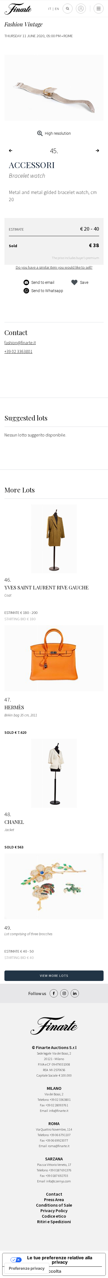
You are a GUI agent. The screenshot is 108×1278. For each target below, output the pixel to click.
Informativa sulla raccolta (34, 1271)
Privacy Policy (54, 1210)
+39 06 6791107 (60, 1135)
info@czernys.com (58, 1181)
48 (7, 814)
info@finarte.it (58, 1111)
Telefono (43, 1100)
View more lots (54, 976)
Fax (42, 1105)
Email (44, 1111)
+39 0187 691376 (60, 1170)
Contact (54, 1194)
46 (7, 580)
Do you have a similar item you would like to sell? (54, 267)
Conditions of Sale (54, 1205)
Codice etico (54, 1216)
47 (7, 699)
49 (7, 928)
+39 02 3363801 (18, 351)
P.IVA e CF (44, 1064)
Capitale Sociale (47, 1075)
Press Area (54, 1199)
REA (45, 1070)
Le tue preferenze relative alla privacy (59, 1260)
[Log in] (81, 9)
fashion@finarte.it (20, 342)
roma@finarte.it (59, 1146)
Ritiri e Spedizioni (54, 1221)
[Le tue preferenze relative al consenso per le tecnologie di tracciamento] (26, 1268)
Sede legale (44, 1053)
